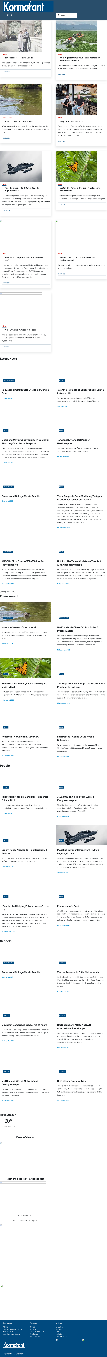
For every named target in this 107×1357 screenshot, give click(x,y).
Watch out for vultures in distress (20, 330)
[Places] (25, 1225)
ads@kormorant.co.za (11, 1334)
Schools (10, 486)
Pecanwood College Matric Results (21, 496)
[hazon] (76, 221)
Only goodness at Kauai (71, 121)
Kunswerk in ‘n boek (68, 906)
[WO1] (25, 1143)
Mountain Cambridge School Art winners (24, 1024)
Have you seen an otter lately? (19, 121)
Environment (8, 552)
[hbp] (21, 21)
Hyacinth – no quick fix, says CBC (20, 736)
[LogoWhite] (24, 2)
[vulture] (21, 293)
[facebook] (4, 15)
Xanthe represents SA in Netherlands (78, 972)
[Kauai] (76, 85)
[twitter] (8, 15)
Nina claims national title (71, 1081)
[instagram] (11, 15)
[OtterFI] (21, 85)
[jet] (21, 151)
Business (7, 380)
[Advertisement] (25, 1267)
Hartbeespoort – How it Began (18, 57)
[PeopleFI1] (23, 1182)
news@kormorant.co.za (12, 1329)
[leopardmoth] (76, 151)
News (12, 380)
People (61, 380)
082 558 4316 (35, 1336)
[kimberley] (21, 221)
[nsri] (76, 21)
